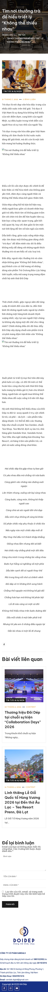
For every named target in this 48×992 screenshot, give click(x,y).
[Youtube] (17, 988)
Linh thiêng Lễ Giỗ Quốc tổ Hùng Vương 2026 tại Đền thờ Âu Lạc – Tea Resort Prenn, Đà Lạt (22, 802)
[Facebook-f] (4, 988)
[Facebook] (4, 644)
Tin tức (21, 35)
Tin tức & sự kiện (12, 91)
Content (31, 707)
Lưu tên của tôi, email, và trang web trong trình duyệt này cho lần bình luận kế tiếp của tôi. (23, 893)
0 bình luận (29, 100)
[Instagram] (10, 988)
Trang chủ (7, 35)
